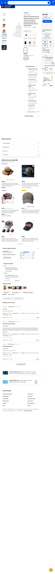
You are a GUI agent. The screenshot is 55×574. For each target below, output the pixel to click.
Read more (5, 331)
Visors (4, 405)
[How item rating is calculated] (15, 254)
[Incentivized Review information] (10, 337)
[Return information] (51, 19)
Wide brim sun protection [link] (11, 267)
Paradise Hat (30, 396)
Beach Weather (6, 396)
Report (37, 317)
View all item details (31, 111)
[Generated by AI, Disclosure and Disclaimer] (40, 112)
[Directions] (38, 151)
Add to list (48, 72)
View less (17, 280)
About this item (6, 139)
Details (51, 68)
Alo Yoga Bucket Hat (31, 398)
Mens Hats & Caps (31, 403)
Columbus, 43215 (45, 50)
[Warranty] (37, 155)
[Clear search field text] (47, 3)
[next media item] (19, 30)
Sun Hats (4, 403)
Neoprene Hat (30, 393)
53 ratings (34, 27)
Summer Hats (30, 400)
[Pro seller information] (52, 58)
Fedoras (29, 405)
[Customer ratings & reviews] (38, 248)
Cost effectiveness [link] (9, 275)
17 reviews (9, 252)
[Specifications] (38, 147)
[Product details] (38, 143)
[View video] (19, 32)
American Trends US (49, 57)
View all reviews (7, 257)
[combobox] (29, 3)
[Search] (49, 3)
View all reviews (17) (21, 364)
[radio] (25, 35)
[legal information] (50, 16)
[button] (16, 31)
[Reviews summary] (31, 27)
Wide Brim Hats (6, 400)
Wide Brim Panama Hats (7, 393)
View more (20, 243)
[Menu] (2, 3)
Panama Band (5, 398)
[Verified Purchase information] (15, 306)
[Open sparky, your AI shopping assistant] (51, 570)
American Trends (27, 14)
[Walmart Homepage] (5, 3)
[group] (30, 27)
